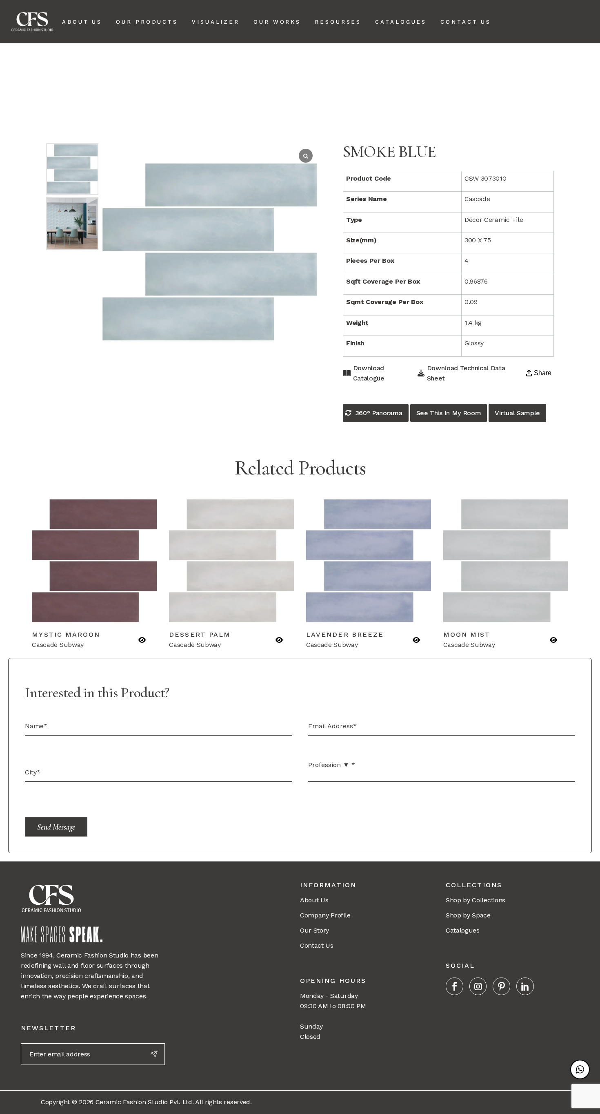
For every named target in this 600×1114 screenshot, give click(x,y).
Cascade (423, 61)
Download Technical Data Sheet (466, 373)
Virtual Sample (517, 413)
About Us (314, 900)
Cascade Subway (468, 61)
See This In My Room (448, 413)
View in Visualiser (124, 612)
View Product (64, 612)
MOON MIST (467, 634)
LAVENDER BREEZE (345, 634)
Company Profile (325, 915)
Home (395, 61)
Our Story (314, 930)
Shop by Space (468, 915)
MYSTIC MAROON (66, 634)
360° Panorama (379, 413)
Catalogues (463, 930)
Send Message (56, 827)
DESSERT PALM (200, 634)
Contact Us (316, 945)
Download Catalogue (368, 373)
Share (542, 372)
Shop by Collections (475, 900)
